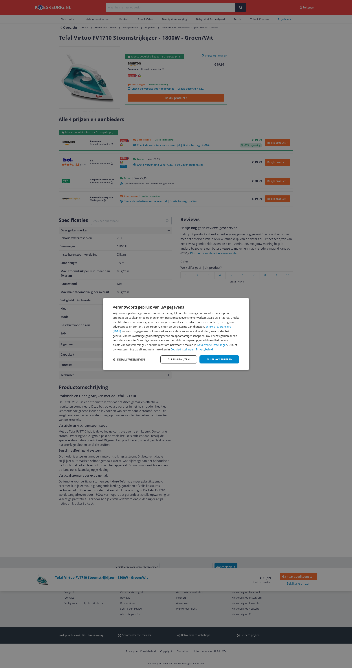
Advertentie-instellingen (212, 345)
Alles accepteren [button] (219, 359)
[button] (129, 359)
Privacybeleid (204, 349)
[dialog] (176, 334)
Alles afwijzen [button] (179, 359)
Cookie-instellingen (182, 349)
